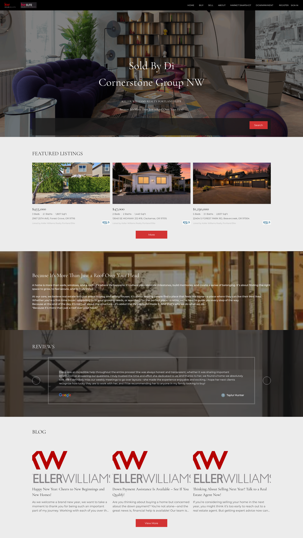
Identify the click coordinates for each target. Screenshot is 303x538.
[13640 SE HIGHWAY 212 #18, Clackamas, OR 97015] (151, 183)
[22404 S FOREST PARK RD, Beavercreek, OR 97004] (232, 183)
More (151, 234)
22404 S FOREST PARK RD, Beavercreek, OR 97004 (221, 218)
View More (151, 523)
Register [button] (284, 5)
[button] (259, 125)
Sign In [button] (294, 5)
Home (190, 5)
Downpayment (264, 5)
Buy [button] (201, 5)
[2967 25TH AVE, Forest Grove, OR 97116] (71, 183)
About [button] (222, 5)
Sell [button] (210, 5)
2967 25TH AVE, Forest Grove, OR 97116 (53, 218)
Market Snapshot (240, 5)
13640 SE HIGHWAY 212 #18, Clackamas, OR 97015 (140, 218)
